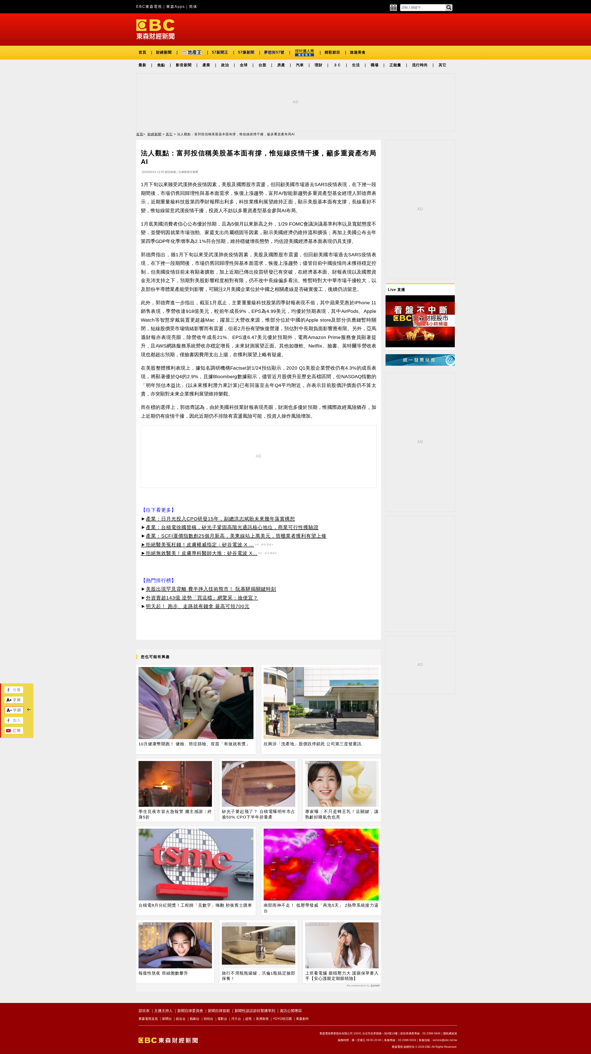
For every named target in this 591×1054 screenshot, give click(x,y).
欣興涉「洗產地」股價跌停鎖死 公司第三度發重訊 (313, 744)
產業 (206, 65)
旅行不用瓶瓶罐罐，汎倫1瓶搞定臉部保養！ (258, 976)
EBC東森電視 (149, 7)
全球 (244, 65)
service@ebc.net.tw (445, 1040)
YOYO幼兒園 (282, 1019)
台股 (262, 65)
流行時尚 (420, 65)
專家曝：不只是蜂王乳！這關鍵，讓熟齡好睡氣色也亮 (342, 814)
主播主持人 (163, 1011)
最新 (142, 65)
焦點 (161, 65)
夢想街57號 (274, 52)
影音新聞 (184, 65)
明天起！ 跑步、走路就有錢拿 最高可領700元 (198, 606)
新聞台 (167, 1019)
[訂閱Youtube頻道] (14, 732)
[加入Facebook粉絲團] (14, 722)
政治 (225, 65)
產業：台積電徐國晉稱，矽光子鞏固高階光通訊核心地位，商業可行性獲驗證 (232, 527)
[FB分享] (14, 692)
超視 (248, 1019)
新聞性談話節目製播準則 (255, 1011)
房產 (281, 65)
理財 (319, 65)
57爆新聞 (246, 52)
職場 (375, 65)
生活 (356, 65)
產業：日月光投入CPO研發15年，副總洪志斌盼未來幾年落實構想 (220, 518)
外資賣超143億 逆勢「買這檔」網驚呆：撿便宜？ (202, 597)
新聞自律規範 (219, 1011)
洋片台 (236, 1019)
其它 (442, 65)
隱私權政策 (450, 1033)
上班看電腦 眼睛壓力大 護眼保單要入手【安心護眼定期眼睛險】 (342, 976)
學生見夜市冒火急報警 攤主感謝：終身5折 (175, 814)
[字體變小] (14, 712)
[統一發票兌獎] (420, 364)
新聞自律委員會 (190, 1011)
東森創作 (302, 1019)
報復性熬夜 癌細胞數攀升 (163, 973)
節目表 (144, 1011)
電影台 (222, 1019)
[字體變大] (14, 702)
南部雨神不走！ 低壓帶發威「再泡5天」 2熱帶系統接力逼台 (321, 908)
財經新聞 (164, 52)
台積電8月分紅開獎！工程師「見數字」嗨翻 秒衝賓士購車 (195, 905)
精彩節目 (332, 52)
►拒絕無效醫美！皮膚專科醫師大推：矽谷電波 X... (199, 553)
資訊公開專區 (291, 1011)
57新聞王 (220, 52)
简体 (193, 7)
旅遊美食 (358, 52)
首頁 (142, 52)
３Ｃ (337, 65)
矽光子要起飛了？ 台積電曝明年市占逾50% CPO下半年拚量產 (258, 814)
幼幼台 (208, 1019)
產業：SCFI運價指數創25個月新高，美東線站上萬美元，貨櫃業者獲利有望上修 (236, 535)
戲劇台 (194, 1019)
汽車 (300, 65)
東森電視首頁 (148, 1019)
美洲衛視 (262, 1019)
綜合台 (181, 1019)
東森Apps (175, 7)
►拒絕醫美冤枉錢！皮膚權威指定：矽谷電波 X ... (197, 544)
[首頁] (155, 29)
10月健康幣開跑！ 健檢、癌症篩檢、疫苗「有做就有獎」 (194, 744)
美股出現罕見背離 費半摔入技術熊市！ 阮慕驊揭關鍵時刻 (211, 589)
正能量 (395, 65)
